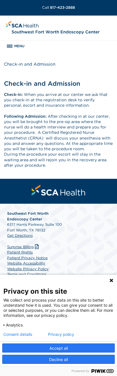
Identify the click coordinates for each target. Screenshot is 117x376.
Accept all (58, 348)
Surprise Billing (20, 247)
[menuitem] (58, 190)
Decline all (58, 359)
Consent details (17, 334)
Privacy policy (61, 334)
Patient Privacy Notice (27, 258)
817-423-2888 (58, 7)
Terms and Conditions (26, 274)
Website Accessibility (26, 263)
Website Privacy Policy (28, 269)
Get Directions (20, 235)
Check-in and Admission (29, 64)
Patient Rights (20, 252)
